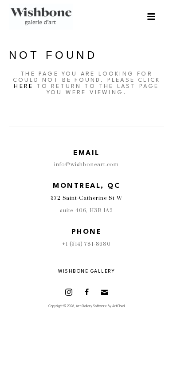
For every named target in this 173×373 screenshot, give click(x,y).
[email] (104, 292)
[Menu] (151, 16)
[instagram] (69, 292)
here (23, 86)
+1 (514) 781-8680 (86, 244)
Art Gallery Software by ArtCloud (100, 306)
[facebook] (86, 292)
